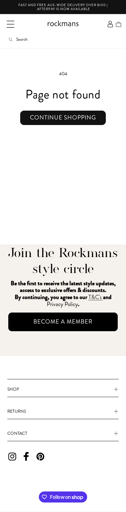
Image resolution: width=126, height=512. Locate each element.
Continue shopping (63, 117)
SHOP (13, 389)
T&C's (95, 297)
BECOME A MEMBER (63, 321)
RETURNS (16, 411)
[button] (10, 24)
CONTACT (17, 433)
